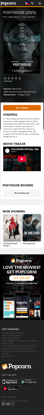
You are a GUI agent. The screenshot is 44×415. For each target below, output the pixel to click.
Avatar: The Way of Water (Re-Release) (17, 348)
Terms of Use (22, 401)
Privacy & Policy (8, 401)
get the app (21, 278)
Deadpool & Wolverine (11, 338)
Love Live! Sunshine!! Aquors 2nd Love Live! (19, 346)
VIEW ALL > (30, 212)
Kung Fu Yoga (7, 343)
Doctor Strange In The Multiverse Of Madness (20, 340)
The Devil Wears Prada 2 (10, 244)
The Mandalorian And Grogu (13, 333)
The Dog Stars (29, 243)
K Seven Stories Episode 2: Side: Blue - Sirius (19, 351)
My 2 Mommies (8, 356)
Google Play (32, 283)
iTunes (19, 283)
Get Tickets (22, 107)
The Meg (5, 353)
